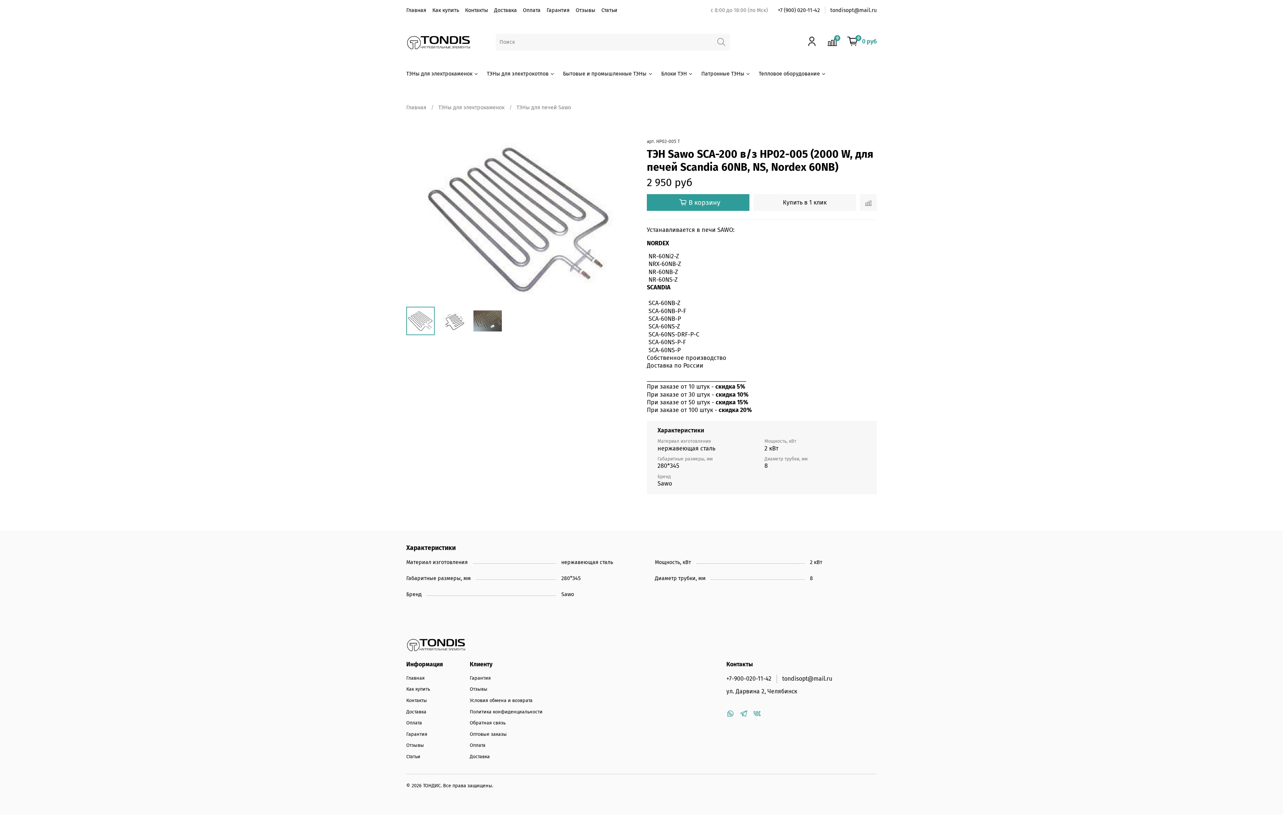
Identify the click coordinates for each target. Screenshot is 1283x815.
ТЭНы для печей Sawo (544, 107)
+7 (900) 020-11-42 (799, 10)
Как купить (445, 10)
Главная (416, 10)
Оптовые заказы (488, 734)
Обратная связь (488, 723)
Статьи (609, 10)
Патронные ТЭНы (722, 74)
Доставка (505, 10)
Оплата (532, 10)
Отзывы (585, 10)
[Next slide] (625, 219)
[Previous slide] (417, 219)
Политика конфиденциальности (506, 712)
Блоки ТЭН (674, 74)
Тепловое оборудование (789, 74)
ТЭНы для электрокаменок (439, 74)
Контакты (476, 10)
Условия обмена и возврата (501, 700)
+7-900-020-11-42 (748, 678)
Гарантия (558, 10)
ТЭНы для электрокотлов (518, 74)
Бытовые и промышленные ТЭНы (605, 74)
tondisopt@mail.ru (853, 10)
